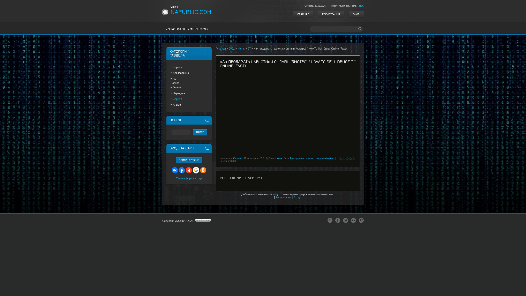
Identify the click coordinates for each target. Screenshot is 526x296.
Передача (179, 93)
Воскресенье (181, 72)
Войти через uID (189, 160)
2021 (232, 48)
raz (174, 78)
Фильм (177, 87)
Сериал (237, 158)
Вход (356, 14)
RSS (361, 6)
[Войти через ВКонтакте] (175, 170)
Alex (279, 158)
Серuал (177, 67)
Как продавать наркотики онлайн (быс (312, 158)
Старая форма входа (189, 178)
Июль (241, 48)
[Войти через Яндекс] (189, 170)
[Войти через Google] (196, 170)
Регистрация (331, 14)
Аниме (177, 104)
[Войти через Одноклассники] (203, 170)
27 (249, 48)
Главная (303, 14)
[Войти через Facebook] (182, 170)
